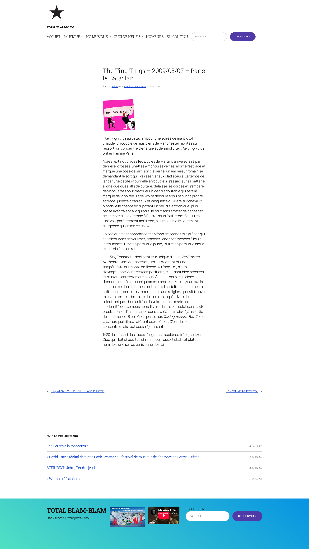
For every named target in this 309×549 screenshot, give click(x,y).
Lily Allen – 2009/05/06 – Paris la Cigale (77, 391)
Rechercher (243, 36)
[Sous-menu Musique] (82, 37)
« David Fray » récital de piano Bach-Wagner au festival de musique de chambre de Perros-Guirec (123, 457)
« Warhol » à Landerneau (66, 479)
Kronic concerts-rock (135, 86)
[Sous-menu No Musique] (110, 37)
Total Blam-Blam (60, 27)
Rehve (115, 86)
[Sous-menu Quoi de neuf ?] (142, 37)
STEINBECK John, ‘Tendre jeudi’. (72, 468)
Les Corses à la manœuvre (67, 446)
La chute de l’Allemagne (242, 391)
